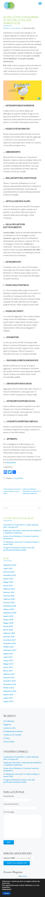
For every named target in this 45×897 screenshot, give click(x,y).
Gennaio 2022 (8, 571)
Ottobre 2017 (8, 646)
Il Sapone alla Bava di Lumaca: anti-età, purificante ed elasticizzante (19, 548)
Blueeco (7, 28)
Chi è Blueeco (8, 721)
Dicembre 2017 (9, 639)
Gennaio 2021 (8, 592)
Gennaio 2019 (8, 602)
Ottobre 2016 (8, 687)
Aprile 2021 (8, 585)
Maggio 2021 (8, 581)
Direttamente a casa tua (12, 731)
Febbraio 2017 (9, 674)
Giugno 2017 (8, 660)
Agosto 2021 (8, 578)
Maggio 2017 (8, 663)
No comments (16, 28)
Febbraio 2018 (9, 633)
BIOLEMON (11, 462)
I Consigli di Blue (17, 478)
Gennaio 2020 (8, 595)
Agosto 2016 (8, 694)
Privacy (6, 738)
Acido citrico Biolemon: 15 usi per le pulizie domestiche (20, 537)
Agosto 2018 (8, 616)
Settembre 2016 (9, 691)
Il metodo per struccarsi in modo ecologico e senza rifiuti (12, 491)
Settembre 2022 (9, 564)
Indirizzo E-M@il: (9, 858)
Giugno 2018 (8, 619)
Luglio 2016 (7, 697)
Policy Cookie (8, 741)
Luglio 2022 (7, 568)
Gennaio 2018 (8, 636)
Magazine (7, 724)
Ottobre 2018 (8, 609)
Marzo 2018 (8, 629)
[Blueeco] (9, 5)
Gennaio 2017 (8, 677)
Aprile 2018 (8, 626)
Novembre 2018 (9, 605)
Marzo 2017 (8, 670)
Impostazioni (6, 889)
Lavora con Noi (9, 727)
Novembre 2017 (9, 643)
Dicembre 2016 (9, 680)
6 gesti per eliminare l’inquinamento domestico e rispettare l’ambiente (31, 491)
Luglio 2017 (7, 656)
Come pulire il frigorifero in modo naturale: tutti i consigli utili (21, 525)
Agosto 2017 (8, 653)
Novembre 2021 (9, 575)
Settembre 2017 (9, 650)
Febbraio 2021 (9, 588)
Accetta (6, 893)
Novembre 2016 (9, 684)
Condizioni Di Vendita (12, 734)
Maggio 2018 (8, 622)
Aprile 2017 (8, 667)
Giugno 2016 (8, 701)
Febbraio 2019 (9, 599)
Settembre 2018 (9, 612)
